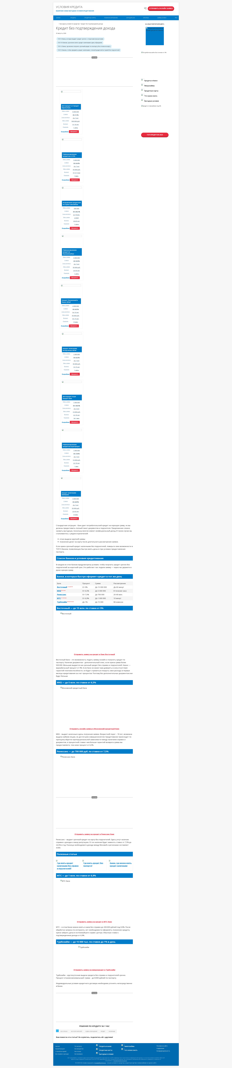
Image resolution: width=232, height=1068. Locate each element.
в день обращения (91, 1031)
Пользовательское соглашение (120, 1060)
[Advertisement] (94, 73)
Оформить (74, 131)
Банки (58, 18)
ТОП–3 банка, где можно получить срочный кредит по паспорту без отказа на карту (84, 46)
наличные (112, 1031)
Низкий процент (60, 1049)
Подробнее (65, 131)
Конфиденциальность (163, 1051)
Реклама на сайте (162, 1046)
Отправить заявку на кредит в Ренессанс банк (94, 834)
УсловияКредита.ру (100, 1063)
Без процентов (79, 1049)
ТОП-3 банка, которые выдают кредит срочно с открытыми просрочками (80, 39)
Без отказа (78, 1051)
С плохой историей (60, 1051)
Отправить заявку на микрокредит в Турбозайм (94, 970)
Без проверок (79, 1054)
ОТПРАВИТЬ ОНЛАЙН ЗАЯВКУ (161, 8)
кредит (103, 1031)
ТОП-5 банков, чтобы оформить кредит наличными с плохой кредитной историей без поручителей (89, 50)
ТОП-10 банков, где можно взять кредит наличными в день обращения (80, 42)
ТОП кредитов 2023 (155, 135)
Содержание (160, 1048)
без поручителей (76, 1031)
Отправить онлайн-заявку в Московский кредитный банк (94, 729)
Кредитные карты (90, 18)
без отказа (64, 1031)
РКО (176, 18)
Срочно (57, 1046)
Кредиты (73, 18)
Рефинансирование (111, 18)
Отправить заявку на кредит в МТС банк (94, 922)
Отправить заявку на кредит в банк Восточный (94, 654)
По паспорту (78, 1046)
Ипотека (146, 18)
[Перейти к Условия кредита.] (57, 23)
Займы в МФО (161, 18)
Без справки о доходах (62, 1054)
